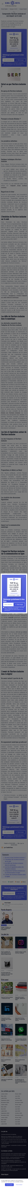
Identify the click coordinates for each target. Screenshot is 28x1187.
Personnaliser (19, 1184)
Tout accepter (9, 1184)
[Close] (24, 576)
